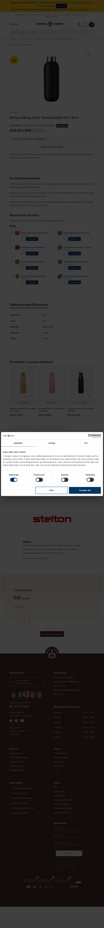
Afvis (51, 490)
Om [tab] (86, 443)
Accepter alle (85, 490)
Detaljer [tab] (52, 443)
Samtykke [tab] (18, 443)
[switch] (39, 480)
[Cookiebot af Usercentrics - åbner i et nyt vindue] (90, 436)
